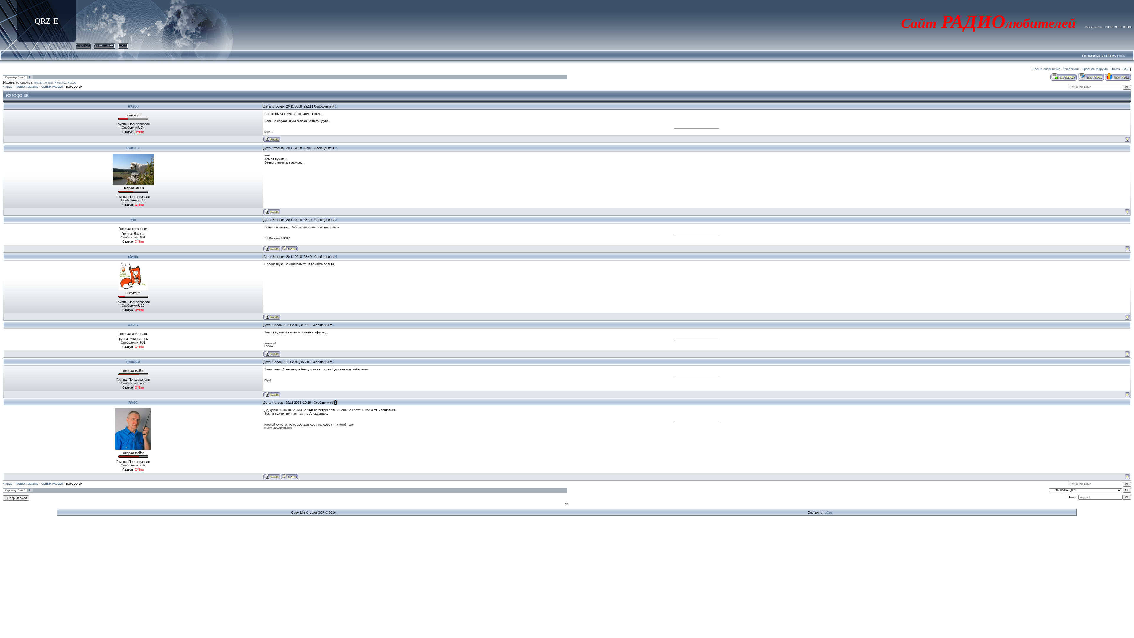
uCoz (828, 512)
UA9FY (133, 325)
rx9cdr (49, 82)
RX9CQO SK (74, 86)
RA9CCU (133, 362)
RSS (1122, 55)
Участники (1071, 69)
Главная (83, 45)
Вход (123, 45)
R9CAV (72, 82)
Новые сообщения (1046, 69)
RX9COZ (60, 82)
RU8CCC (133, 148)
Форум (7, 86)
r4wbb (133, 256)
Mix (133, 220)
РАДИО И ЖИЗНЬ (27, 86)
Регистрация (104, 45)
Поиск (1115, 69)
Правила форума (1095, 69)
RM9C (133, 402)
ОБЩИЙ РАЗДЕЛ (52, 86)
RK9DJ (133, 106)
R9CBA (38, 82)
